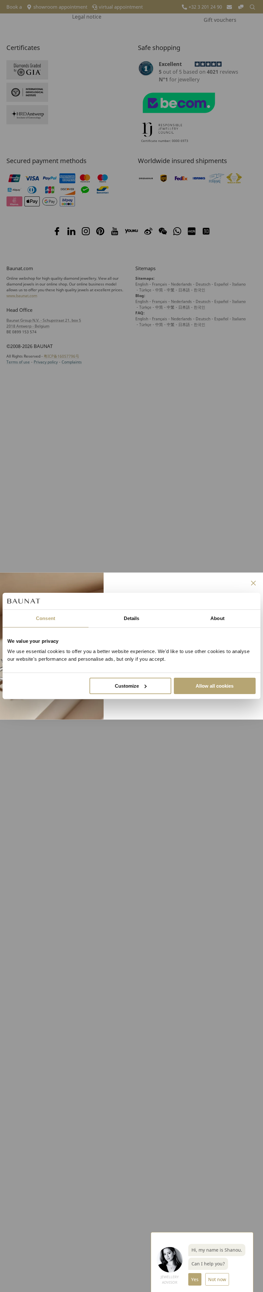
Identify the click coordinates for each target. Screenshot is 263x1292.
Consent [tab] (45, 618)
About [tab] (217, 618)
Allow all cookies (214, 686)
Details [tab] (132, 618)
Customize (127, 686)
